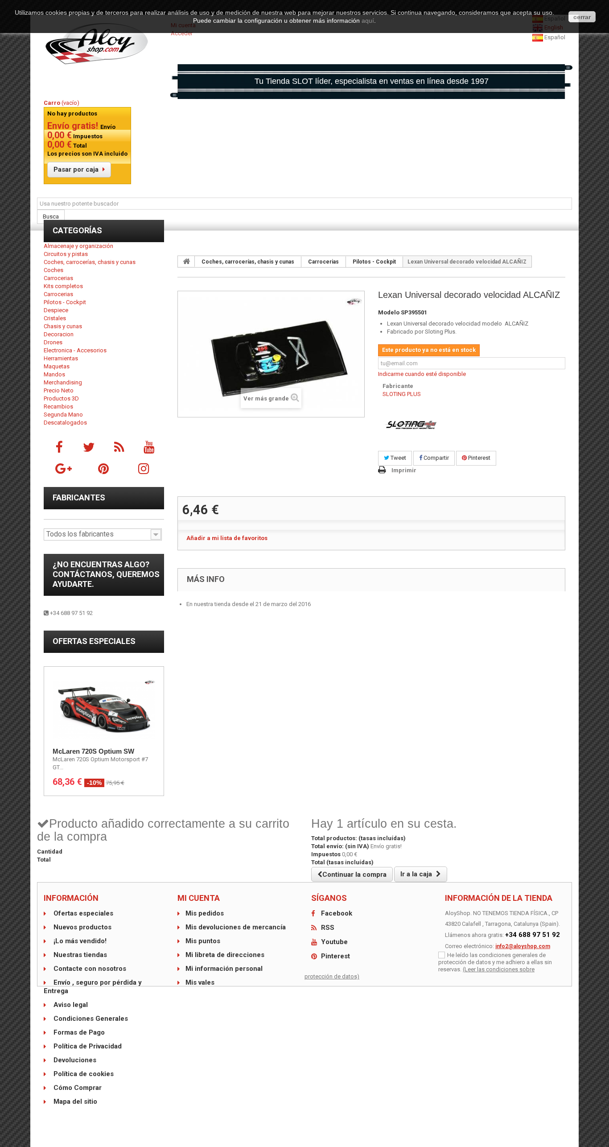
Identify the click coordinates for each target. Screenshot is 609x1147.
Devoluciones (74, 1060)
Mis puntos (202, 941)
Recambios (58, 406)
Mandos (54, 374)
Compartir (435, 457)
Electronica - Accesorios (75, 350)
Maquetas (57, 366)
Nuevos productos (81, 927)
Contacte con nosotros (89, 969)
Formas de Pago (78, 1032)
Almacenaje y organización (78, 246)
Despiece (56, 310)
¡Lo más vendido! (79, 941)
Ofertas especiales (94, 641)
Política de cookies (83, 1074)
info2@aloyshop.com (522, 946)
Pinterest (478, 457)
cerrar (582, 17)
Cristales (55, 318)
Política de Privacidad (87, 1046)
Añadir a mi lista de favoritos (226, 538)
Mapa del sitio (74, 1101)
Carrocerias (58, 278)
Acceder (182, 33)
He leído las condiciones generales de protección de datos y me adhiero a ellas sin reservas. (495, 962)
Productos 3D (61, 398)
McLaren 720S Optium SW (93, 751)
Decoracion (59, 334)
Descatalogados (65, 422)
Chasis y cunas (63, 326)
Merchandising (63, 382)
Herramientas (61, 358)
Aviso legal (70, 1005)
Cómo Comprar (77, 1088)
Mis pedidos (204, 913)
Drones (53, 342)
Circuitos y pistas (66, 254)
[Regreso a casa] (186, 261)
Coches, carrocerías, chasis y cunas (90, 262)
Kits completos (63, 286)
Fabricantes (79, 497)
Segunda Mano (63, 414)
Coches (53, 270)
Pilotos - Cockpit (65, 302)
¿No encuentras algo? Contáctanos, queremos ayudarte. (106, 574)
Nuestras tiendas (79, 955)
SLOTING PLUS (402, 394)
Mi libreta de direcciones (224, 955)
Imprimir (403, 470)
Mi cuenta (198, 898)
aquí (368, 20)
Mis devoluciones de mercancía (235, 927)
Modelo (388, 312)
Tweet (397, 457)
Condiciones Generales (90, 1019)
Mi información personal (224, 969)
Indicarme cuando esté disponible (422, 374)
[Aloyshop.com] (104, 43)
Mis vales (199, 982)
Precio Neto (59, 390)
